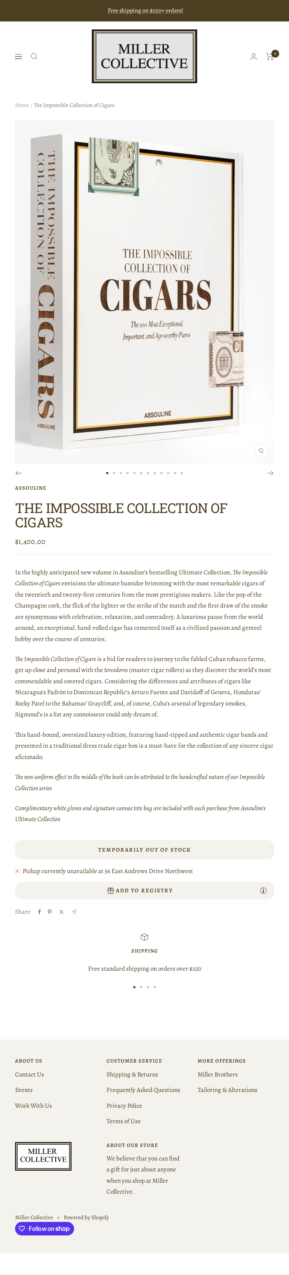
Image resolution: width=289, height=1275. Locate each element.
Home (22, 105)
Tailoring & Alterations (227, 1090)
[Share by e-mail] (73, 912)
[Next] (271, 473)
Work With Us (33, 1105)
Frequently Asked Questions (143, 1090)
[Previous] (18, 473)
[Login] (253, 56)
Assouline (30, 488)
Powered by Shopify (86, 1217)
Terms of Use (123, 1121)
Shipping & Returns (132, 1074)
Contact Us (29, 1074)
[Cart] (270, 56)
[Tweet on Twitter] (61, 912)
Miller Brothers (218, 1074)
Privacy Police (124, 1105)
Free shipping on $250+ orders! (145, 10)
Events (24, 1090)
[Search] (34, 56)
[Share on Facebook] (39, 912)
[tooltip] (263, 890)
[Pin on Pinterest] (50, 912)
